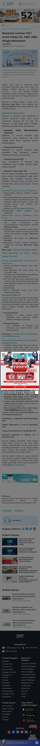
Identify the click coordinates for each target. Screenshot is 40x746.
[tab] (2, 392)
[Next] (37, 392)
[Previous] (32, 392)
